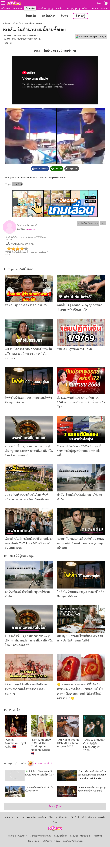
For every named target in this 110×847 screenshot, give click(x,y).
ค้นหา (64, 16)
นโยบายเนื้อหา (60, 836)
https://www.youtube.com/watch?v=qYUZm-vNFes (42, 177)
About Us (98, 836)
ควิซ (84, 8)
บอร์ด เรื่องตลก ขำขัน (33, 23)
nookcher (30, 229)
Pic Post (75, 9)
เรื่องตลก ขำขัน (44, 763)
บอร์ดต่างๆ (48, 16)
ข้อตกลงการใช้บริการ (17, 836)
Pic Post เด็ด (12, 710)
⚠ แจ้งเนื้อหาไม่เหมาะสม (88, 223)
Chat (50, 9)
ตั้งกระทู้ (80, 16)
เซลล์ (16, 184)
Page (55, 822)
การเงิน (104, 8)
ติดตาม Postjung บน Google (92, 36)
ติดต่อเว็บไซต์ (33, 841)
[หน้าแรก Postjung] (14, 3)
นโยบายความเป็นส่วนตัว (40, 836)
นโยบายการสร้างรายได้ (80, 836)
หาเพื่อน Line (62, 8)
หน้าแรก (5, 8)
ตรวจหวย (17, 8)
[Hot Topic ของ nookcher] (9, 233)
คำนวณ (94, 8)
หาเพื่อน (42, 8)
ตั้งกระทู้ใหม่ (55, 806)
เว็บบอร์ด (30, 8)
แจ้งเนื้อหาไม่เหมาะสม (73, 841)
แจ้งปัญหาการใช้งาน (51, 841)
